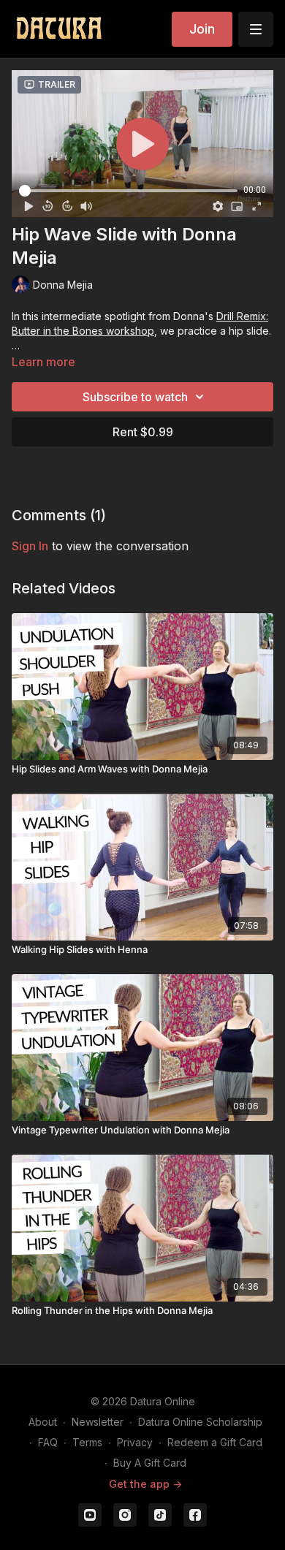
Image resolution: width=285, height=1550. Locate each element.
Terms (87, 1442)
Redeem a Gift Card (214, 1442)
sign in (30, 546)
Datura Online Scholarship (200, 1422)
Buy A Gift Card (149, 1462)
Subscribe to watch (135, 397)
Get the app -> (145, 1484)
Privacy (135, 1442)
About (42, 1422)
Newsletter (97, 1422)
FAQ (48, 1442)
